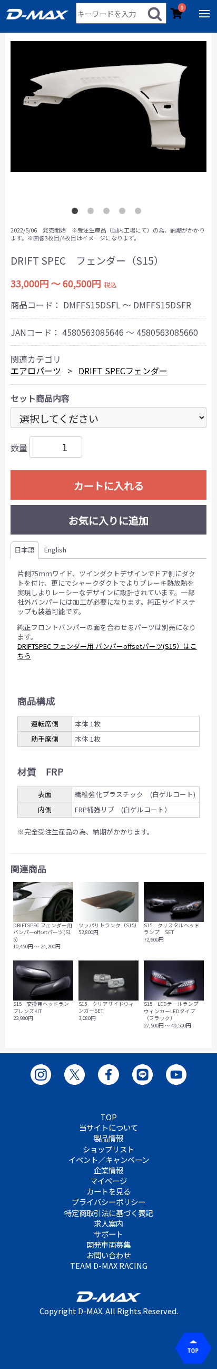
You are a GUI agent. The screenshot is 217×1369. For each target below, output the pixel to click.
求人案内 (108, 1223)
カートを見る (108, 1191)
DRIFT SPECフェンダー (122, 370)
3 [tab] (108, 213)
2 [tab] (92, 213)
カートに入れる (109, 485)
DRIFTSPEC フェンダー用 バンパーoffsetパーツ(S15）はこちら (107, 651)
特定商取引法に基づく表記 (108, 1213)
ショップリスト (108, 1149)
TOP (109, 1117)
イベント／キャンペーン (108, 1159)
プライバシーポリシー (108, 1202)
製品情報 (108, 1138)
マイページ (108, 1181)
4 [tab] (124, 213)
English (55, 550)
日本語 (24, 550)
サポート (108, 1234)
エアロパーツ (36, 370)
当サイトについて (108, 1127)
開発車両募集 (108, 1244)
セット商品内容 (40, 398)
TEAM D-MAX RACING (108, 1265)
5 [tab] (140, 213)
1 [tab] (77, 213)
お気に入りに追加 (108, 520)
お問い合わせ (108, 1255)
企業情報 (108, 1170)
